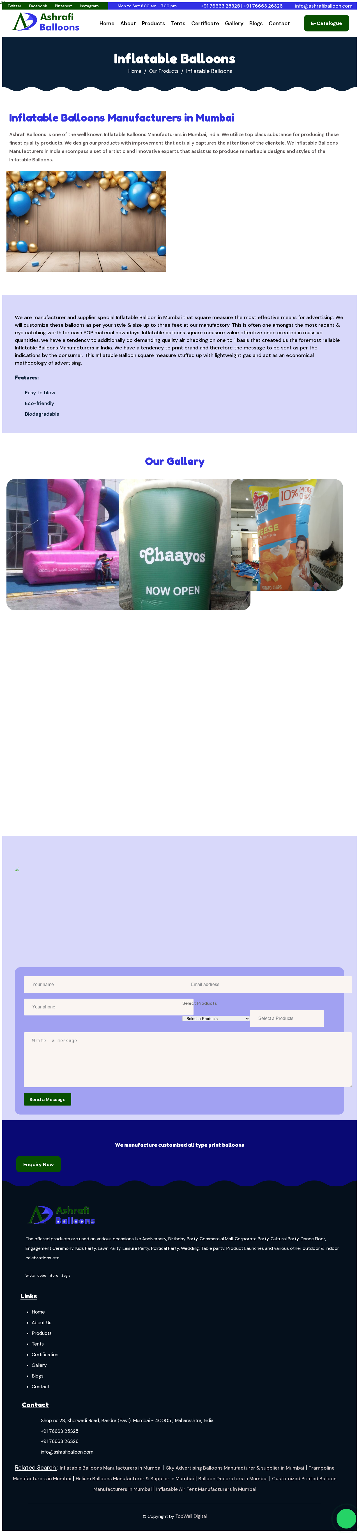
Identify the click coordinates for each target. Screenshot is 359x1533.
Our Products (163, 71)
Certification (45, 1354)
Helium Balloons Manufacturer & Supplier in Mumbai (135, 1478)
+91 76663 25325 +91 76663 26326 (60, 1436)
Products (153, 23)
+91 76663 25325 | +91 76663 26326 (242, 6)
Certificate (205, 23)
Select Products (199, 1003)
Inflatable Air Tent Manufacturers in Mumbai (206, 1489)
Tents (178, 23)
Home (107, 23)
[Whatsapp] (346, 1519)
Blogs (256, 23)
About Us (41, 1322)
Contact (279, 23)
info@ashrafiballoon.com (324, 6)
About (128, 23)
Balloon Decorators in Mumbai (233, 1478)
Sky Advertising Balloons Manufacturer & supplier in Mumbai (235, 1468)
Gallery (234, 23)
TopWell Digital (191, 1516)
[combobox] (287, 1018)
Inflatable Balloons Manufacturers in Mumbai (111, 1468)
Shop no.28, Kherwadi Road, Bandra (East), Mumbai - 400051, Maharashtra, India (127, 1420)
